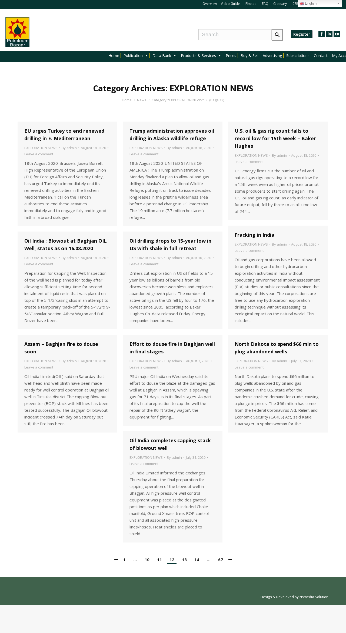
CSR (295, 3)
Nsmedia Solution (314, 596)
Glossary (280, 3)
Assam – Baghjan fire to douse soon (61, 348)
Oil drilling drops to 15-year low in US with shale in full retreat (170, 244)
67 (220, 559)
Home (113, 55)
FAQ (265, 3)
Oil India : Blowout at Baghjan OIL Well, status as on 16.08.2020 (65, 244)
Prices (231, 55)
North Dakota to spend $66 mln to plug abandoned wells (277, 348)
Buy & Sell (249, 55)
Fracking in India (254, 235)
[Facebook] (321, 34)
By (69, 147)
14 (196, 559)
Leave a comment (38, 154)
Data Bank (161, 55)
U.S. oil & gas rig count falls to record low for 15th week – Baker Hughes (275, 138)
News (141, 100)
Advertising (272, 55)
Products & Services (198, 55)
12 (171, 559)
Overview (209, 3)
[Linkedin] (329, 34)
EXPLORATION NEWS (41, 147)
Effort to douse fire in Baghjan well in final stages (172, 348)
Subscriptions (298, 55)
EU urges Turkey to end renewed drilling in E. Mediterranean (64, 135)
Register (301, 34)
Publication (133, 55)
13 (184, 559)
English (310, 3)
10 (147, 559)
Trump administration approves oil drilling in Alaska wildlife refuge (171, 135)
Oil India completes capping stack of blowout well (170, 444)
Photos (251, 3)
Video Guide (230, 3)
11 (159, 559)
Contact (321, 55)
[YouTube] (337, 34)
